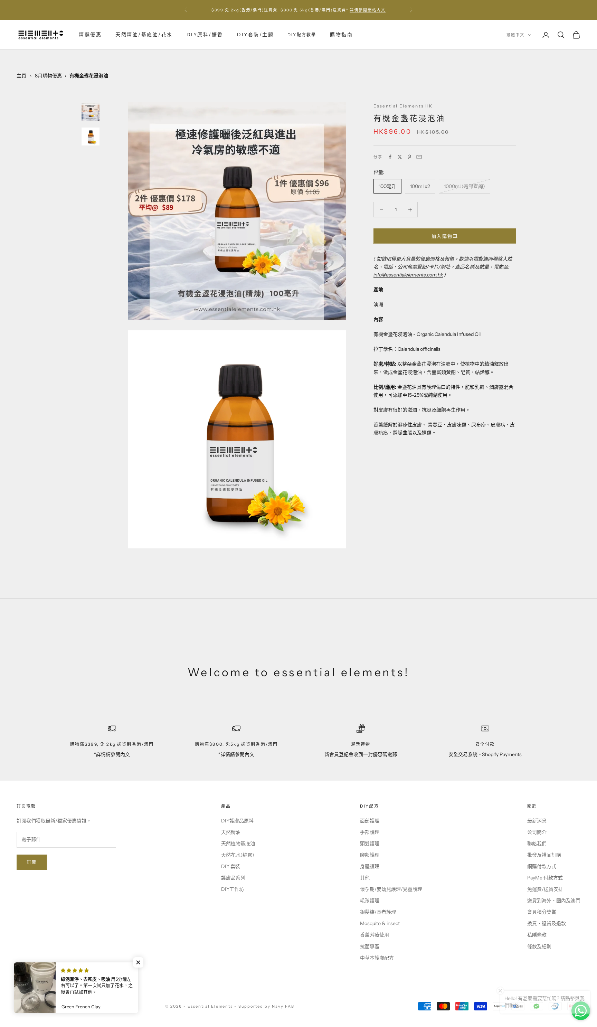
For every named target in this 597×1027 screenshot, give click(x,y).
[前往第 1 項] (90, 111)
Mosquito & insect (380, 923)
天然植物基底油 (238, 843)
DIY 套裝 (230, 866)
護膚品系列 (233, 878)
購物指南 (341, 34)
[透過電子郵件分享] (419, 157)
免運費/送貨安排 (545, 889)
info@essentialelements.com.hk (408, 275)
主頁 (21, 76)
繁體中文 (515, 34)
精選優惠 (90, 34)
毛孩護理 (369, 900)
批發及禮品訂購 (544, 855)
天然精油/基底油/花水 (144, 34)
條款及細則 (539, 946)
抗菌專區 (369, 946)
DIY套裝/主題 (255, 34)
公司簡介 (537, 832)
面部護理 (369, 821)
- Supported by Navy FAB (264, 1006)
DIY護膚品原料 (237, 821)
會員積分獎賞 (541, 912)
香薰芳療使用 (374, 935)
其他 (365, 878)
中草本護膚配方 (377, 958)
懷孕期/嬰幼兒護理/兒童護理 (391, 889)
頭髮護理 (369, 843)
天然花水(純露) (237, 855)
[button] (138, 962)
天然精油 (230, 832)
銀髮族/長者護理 (378, 912)
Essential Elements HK (403, 106)
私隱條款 (537, 935)
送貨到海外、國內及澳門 (553, 900)
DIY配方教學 (301, 34)
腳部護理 (369, 855)
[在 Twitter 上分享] (399, 157)
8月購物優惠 (48, 76)
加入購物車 (445, 236)
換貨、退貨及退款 (546, 923)
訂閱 (32, 862)
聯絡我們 (537, 843)
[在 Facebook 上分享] (390, 157)
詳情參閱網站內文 (368, 10)
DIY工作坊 (232, 889)
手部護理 (369, 832)
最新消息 (537, 821)
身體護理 (369, 866)
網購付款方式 (541, 866)
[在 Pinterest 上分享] (409, 157)
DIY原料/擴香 (205, 34)
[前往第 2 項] (90, 136)
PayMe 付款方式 (545, 878)
